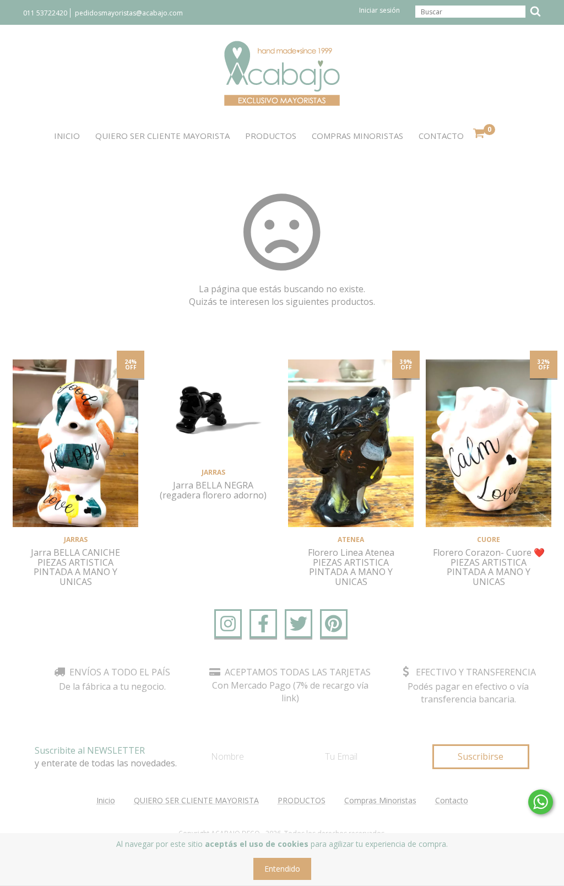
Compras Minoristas (357, 135)
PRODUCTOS (270, 135)
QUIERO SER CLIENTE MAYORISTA (162, 135)
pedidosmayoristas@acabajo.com (129, 13)
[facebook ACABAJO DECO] (263, 623)
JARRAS (76, 539)
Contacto (441, 135)
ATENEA (351, 539)
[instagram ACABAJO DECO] (228, 623)
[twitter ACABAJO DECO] (298, 623)
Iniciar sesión (379, 10)
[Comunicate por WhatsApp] (540, 802)
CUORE (488, 539)
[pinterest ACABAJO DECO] (334, 623)
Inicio (67, 135)
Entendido (282, 868)
